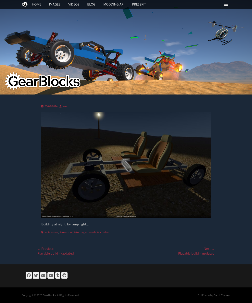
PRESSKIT (139, 4)
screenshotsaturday (97, 232)
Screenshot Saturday (72, 232)
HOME (36, 4)
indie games (51, 232)
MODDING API (113, 4)
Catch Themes (222, 295)
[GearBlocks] (25, 4)
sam (65, 106)
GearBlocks (49, 295)
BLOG (91, 4)
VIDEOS (73, 4)
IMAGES (54, 4)
